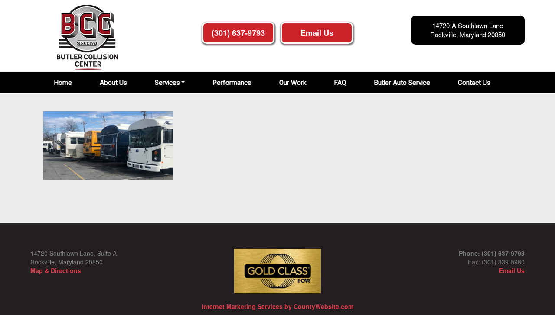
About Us (113, 83)
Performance (231, 83)
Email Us (316, 33)
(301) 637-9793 (238, 33)
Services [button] (167, 83)
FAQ (340, 83)
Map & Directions (55, 270)
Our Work (292, 83)
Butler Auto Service (402, 83)
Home (63, 83)
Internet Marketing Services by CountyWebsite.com (277, 306)
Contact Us (474, 83)
